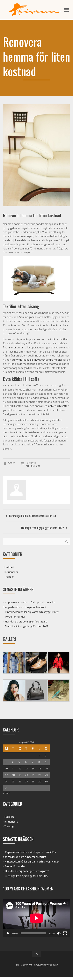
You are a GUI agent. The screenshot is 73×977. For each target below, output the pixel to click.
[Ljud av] (59, 933)
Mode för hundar (15, 616)
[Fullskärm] (65, 933)
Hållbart (9, 567)
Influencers (11, 572)
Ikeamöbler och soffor (55, 406)
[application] (36, 918)
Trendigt (9, 576)
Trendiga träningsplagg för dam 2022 (26, 626)
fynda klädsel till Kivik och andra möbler (38, 359)
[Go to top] (36, 954)
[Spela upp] (8, 933)
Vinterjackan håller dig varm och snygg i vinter (32, 612)
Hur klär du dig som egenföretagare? (26, 621)
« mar (6, 793)
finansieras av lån (13, 347)
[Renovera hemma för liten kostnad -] (36, 10)
